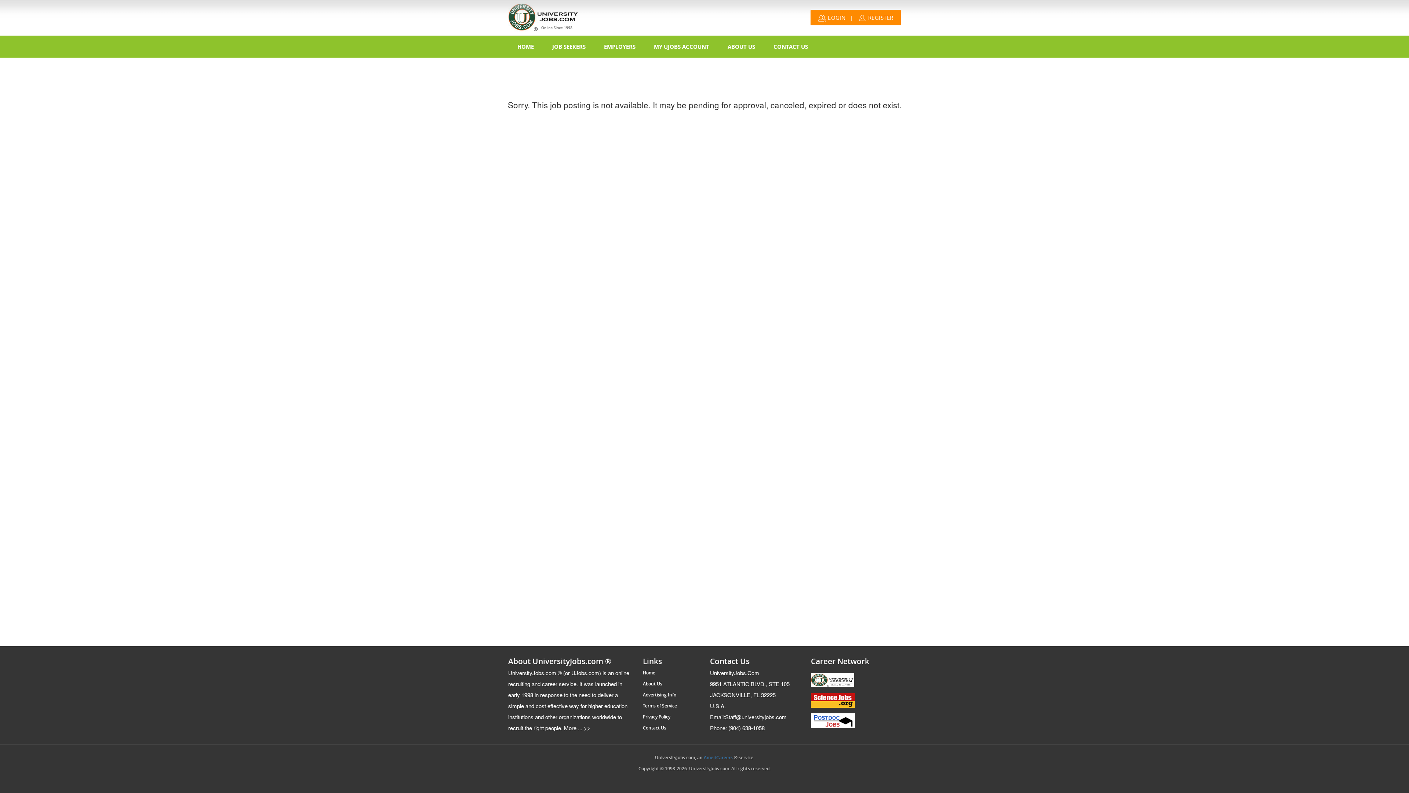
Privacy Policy (656, 717)
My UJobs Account (681, 46)
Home (525, 46)
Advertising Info (659, 695)
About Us (741, 46)
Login (836, 17)
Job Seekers (569, 46)
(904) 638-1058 (737, 728)
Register (879, 17)
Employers (620, 46)
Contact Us (790, 46)
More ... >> (576, 728)
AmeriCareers (718, 757)
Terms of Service (660, 706)
